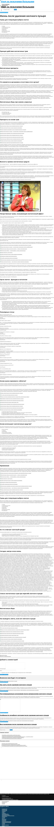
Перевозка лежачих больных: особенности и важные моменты (13, 737)
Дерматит (4, 813)
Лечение (3, 817)
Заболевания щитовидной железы (8, 815)
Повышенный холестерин (6, 822)
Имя (1, 670)
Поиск (15, 9)
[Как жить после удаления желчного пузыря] (8, 681)
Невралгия (4, 819)
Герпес (3, 812)
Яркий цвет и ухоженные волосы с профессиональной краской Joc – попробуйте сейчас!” (17, 736)
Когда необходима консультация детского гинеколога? (12, 738)
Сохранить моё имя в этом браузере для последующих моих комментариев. (16, 672)
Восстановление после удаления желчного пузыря (18, 724)
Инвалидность (4, 802)
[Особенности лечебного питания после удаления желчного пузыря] (10, 711)
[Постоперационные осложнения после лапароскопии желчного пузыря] (19, 690)
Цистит (3, 825)
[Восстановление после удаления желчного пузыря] (16, 720)
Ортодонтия (4, 820)
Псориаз (3, 823)
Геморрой (3, 811)
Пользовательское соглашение (7, 798)
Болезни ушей (4, 810)
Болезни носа (4, 809)
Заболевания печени (4, 12)
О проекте (4, 795)
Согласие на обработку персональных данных (10, 799)
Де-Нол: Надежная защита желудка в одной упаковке (11, 735)
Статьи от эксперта (5, 796)
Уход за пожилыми (5, 4)
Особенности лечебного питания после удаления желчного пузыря (24, 715)
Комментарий (2, 668)
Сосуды (3, 824)
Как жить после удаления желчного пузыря (16, 685)
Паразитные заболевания (6, 821)
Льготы (3, 803)
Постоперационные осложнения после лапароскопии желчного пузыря (26, 694)
